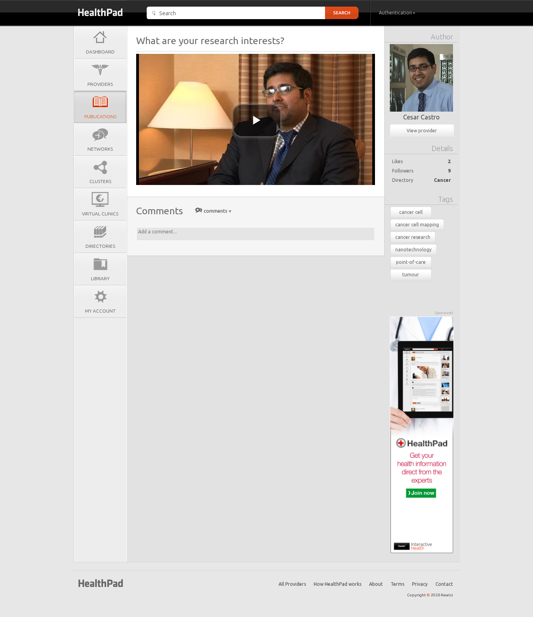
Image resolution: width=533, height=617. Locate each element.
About (376, 584)
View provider (422, 130)
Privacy (420, 584)
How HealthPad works (337, 584)
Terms (397, 584)
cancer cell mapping (417, 224)
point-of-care (411, 262)
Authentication (396, 12)
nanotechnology (413, 249)
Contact (444, 584)
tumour (410, 274)
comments (215, 210)
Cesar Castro (421, 117)
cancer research (412, 237)
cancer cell (411, 212)
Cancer (442, 180)
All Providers (292, 584)
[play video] (256, 120)
